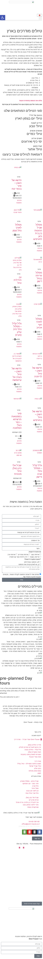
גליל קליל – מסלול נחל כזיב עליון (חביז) (17, 329)
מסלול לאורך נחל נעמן (17, 227)
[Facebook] (39, 832)
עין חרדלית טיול (18, 280)
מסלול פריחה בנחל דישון (39, 277)
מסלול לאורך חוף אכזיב (39, 323)
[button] (40, 18)
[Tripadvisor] (24, 832)
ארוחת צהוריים (23, 554)
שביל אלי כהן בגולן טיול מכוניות (17, 469)
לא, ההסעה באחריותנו (31, 562)
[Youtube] (29, 832)
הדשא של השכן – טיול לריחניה (37, 372)
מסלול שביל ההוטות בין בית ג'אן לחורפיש (37, 232)
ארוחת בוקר (35, 554)
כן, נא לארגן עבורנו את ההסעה (28, 564)
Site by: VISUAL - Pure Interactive (29, 844)
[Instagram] (34, 832)
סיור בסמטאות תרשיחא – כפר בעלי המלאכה (17, 420)
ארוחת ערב (11, 554)
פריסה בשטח (34, 557)
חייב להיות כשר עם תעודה (18, 557)
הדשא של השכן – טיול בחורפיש (37, 415)
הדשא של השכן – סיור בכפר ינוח (17, 184)
